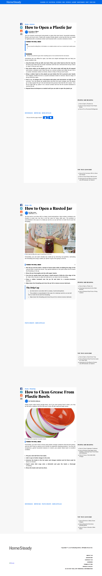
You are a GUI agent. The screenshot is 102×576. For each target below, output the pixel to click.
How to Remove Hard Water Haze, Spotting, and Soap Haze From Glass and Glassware (88, 452)
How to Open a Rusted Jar (86, 103)
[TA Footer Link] (23, 563)
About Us (89, 555)
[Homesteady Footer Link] (23, 548)
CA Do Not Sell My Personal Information (79, 568)
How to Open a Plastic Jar (86, 286)
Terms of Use (88, 564)
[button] (21, 25)
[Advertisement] (50, 101)
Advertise (89, 557)
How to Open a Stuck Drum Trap (87, 357)
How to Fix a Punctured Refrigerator (88, 109)
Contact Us (89, 559)
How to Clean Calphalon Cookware (88, 448)
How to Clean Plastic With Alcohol (88, 176)
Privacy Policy (88, 566)
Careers (90, 562)
